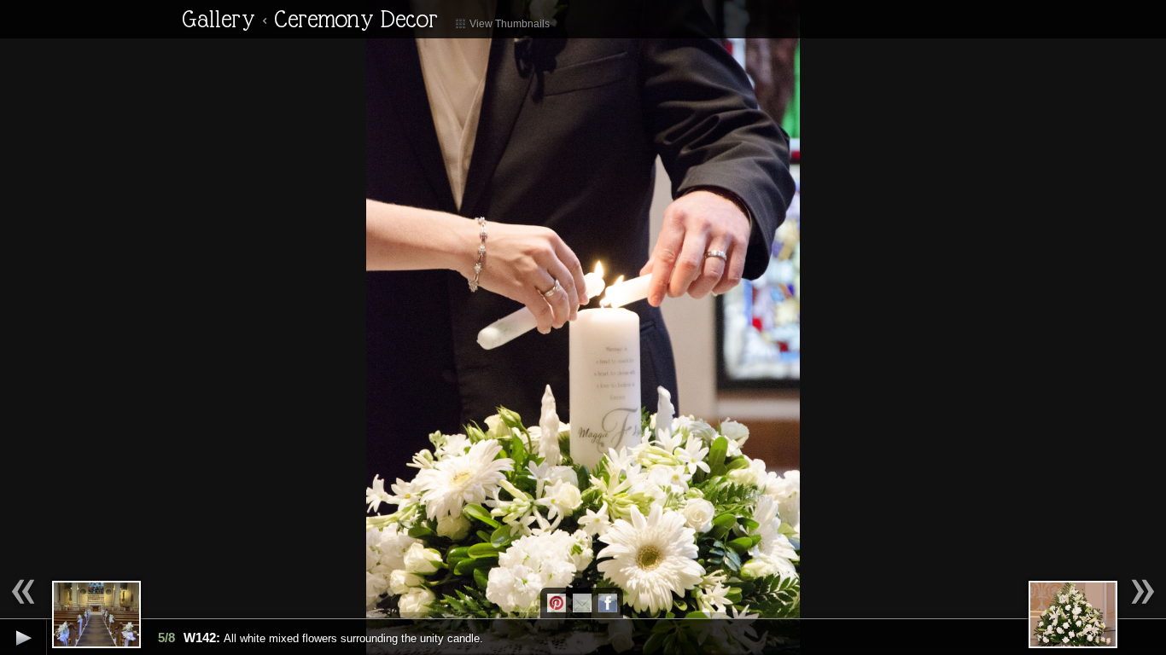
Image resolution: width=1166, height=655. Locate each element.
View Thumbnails (508, 24)
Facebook (607, 603)
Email (582, 603)
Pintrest (556, 603)
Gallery (218, 19)
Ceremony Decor (356, 19)
